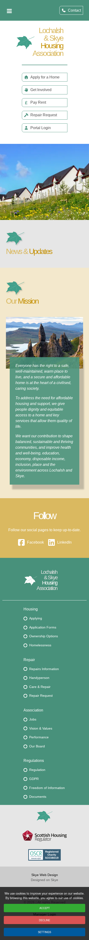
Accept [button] (44, 908)
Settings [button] (44, 932)
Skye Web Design (44, 875)
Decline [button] (44, 920)
